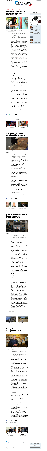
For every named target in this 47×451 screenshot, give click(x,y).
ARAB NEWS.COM (8, 0)
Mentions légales (22, 446)
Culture (7, 448)
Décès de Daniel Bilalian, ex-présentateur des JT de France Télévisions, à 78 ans (11, 433)
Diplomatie (16, 116)
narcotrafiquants (13, 52)
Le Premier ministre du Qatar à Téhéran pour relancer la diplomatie (37, 27)
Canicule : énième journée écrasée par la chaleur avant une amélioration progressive (22, 323)
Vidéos (14, 447)
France (12, 116)
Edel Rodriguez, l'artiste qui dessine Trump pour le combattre (22, 127)
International (7, 446)
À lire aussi (17, 119)
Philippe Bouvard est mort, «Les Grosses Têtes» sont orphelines (15, 330)
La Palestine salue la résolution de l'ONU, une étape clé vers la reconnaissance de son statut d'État (23, 208)
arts (18, 116)
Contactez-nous (22, 444)
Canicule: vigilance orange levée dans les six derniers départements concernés (11, 323)
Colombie (10, 116)
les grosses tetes (15, 422)
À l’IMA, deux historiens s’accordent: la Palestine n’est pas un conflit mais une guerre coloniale (11, 208)
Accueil (7, 9)
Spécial (14, 121)
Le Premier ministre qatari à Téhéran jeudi (36, 39)
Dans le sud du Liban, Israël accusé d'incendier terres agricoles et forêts (37, 42)
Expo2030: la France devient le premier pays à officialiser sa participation (37, 29)
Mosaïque (14, 446)
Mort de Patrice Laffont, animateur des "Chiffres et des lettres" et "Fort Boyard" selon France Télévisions (23, 433)
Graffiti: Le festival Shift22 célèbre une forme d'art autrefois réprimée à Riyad (11, 127)
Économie (7, 447)
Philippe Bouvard (11, 422)
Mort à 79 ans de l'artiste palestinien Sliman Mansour (15, 134)
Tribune (14, 445)
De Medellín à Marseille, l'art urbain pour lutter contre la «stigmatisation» (15, 9)
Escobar (18, 57)
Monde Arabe (7, 444)
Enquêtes (14, 444)
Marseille (22, 40)
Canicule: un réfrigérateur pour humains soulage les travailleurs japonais (16, 216)
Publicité (21, 445)
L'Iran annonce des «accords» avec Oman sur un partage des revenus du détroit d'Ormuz (37, 37)
